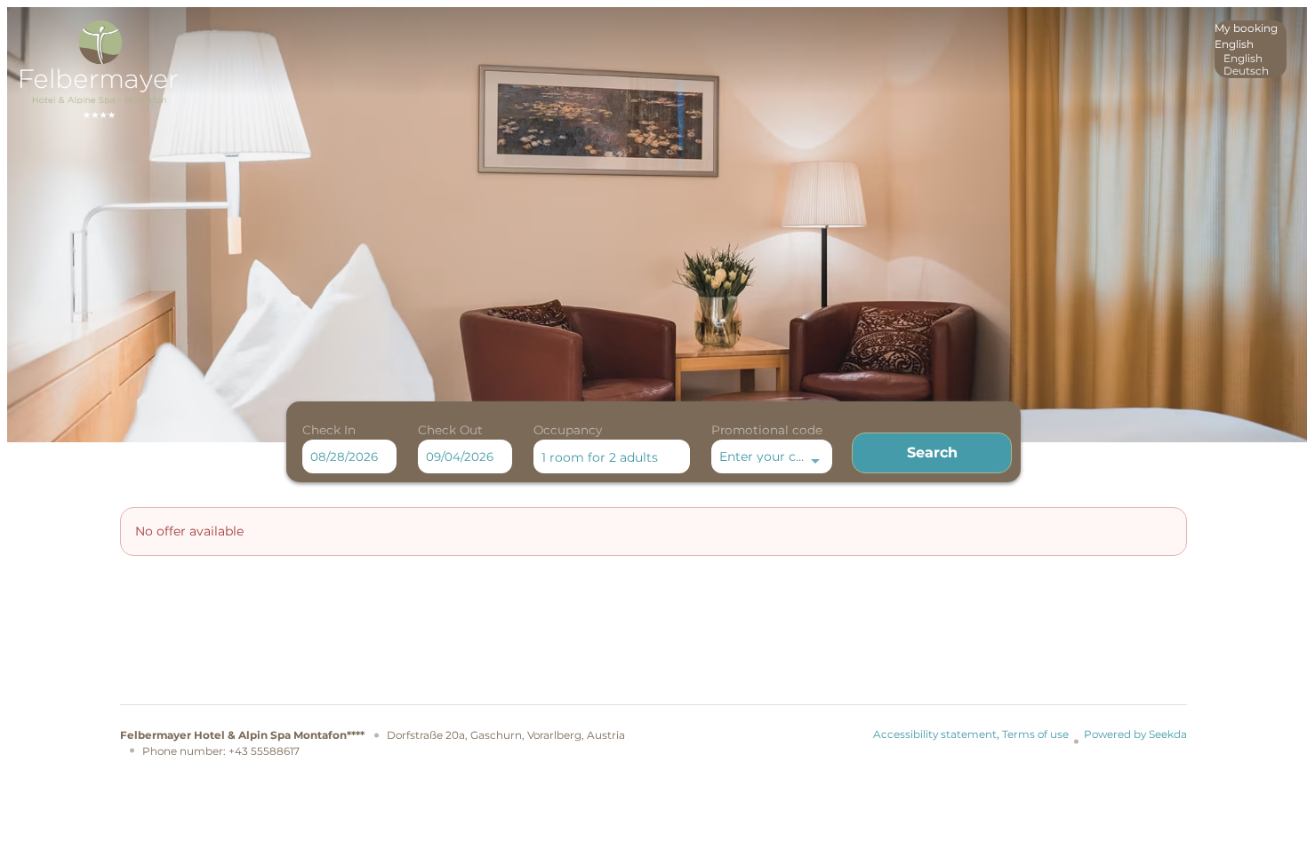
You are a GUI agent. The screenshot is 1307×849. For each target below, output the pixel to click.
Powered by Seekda (1135, 734)
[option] (1251, 58)
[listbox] (1251, 49)
